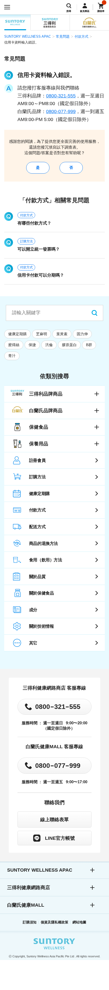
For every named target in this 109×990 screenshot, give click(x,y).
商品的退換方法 (43, 543)
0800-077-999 (61, 111)
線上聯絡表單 (54, 819)
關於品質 (37, 576)
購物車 (101, 11)
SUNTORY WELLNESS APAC (15, 22)
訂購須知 (30, 922)
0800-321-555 (61, 95)
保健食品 (38, 427)
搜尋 (68, 11)
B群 (89, 345)
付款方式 (81, 36)
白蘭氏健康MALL (25, 905)
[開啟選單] (7, 7)
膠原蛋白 (69, 345)
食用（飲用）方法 (45, 559)
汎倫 (49, 345)
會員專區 (84, 11)
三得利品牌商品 (45, 394)
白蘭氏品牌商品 (45, 410)
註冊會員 (37, 460)
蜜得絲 (13, 345)
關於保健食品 (41, 593)
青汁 (12, 356)
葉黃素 (61, 334)
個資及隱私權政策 (54, 922)
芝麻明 (41, 334)
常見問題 (63, 36)
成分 (33, 609)
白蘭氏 (89, 22)
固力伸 (82, 334)
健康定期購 (17, 334)
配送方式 (37, 526)
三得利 (50, 22)
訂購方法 (26, 241)
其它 (33, 642)
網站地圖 (79, 922)
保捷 (32, 345)
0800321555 (57, 706)
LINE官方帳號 (60, 838)
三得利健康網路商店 (28, 887)
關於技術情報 (41, 626)
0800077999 (57, 765)
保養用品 (38, 443)
